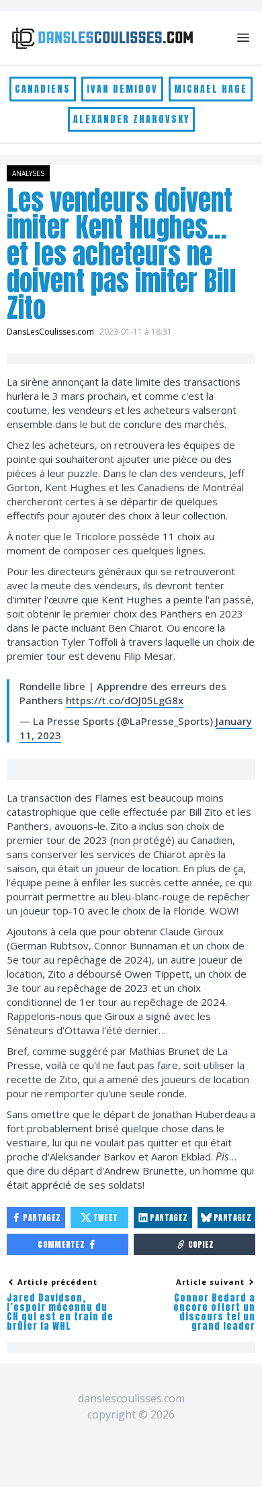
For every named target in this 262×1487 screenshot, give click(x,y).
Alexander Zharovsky (131, 119)
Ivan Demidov (122, 89)
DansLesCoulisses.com (50, 331)
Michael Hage (210, 89)
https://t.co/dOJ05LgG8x (124, 700)
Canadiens (43, 89)
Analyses (28, 173)
